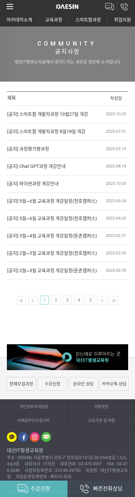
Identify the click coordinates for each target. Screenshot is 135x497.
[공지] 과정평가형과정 (28, 148)
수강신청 (52, 383)
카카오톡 (12, 437)
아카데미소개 (19, 19)
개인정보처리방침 (33, 407)
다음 (101, 300)
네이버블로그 (46, 437)
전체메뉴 (9, 6)
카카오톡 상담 (114, 383)
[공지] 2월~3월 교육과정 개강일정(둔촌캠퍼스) (52, 270)
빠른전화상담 (108, 489)
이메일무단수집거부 (33, 420)
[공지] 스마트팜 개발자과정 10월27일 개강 (47, 114)
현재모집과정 (21, 383)
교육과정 (53, 19)
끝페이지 (113, 300)
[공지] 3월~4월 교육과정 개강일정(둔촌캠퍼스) (52, 235)
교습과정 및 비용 (101, 420)
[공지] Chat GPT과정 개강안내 (36, 166)
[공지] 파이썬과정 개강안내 (33, 183)
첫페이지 (21, 300)
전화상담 (124, 6)
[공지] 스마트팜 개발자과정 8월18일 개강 (46, 131)
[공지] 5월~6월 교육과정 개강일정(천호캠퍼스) (52, 201)
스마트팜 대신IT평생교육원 (67, 6)
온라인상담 (109, 6)
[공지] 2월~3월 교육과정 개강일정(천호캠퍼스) (52, 253)
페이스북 (23, 437)
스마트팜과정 (88, 19)
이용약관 (101, 407)
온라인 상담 (83, 383)
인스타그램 (35, 437)
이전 (33, 300)
